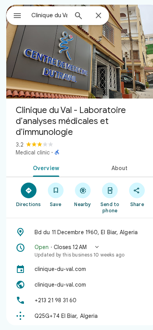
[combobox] (49, 15)
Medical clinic (33, 152)
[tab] (44, 167)
